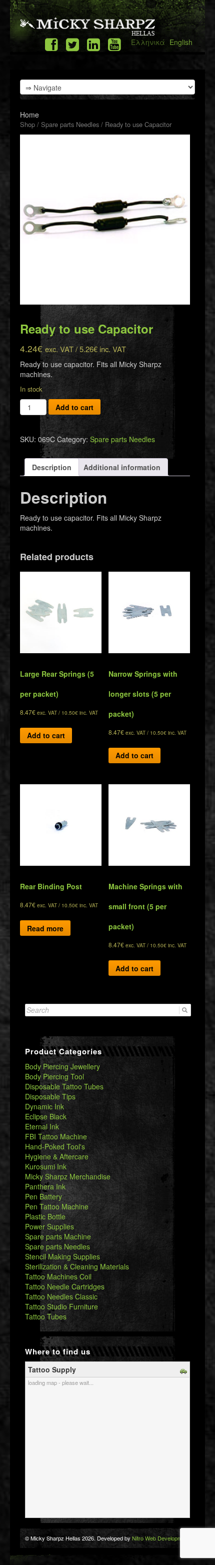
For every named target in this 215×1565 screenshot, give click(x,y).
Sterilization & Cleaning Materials (77, 1266)
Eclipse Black (45, 1116)
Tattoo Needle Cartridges (64, 1286)
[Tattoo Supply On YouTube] (114, 44)
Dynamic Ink (44, 1106)
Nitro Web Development (161, 1538)
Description (52, 467)
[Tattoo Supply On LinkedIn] (93, 44)
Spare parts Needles (70, 124)
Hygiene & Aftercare (56, 1156)
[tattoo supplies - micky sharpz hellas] (87, 26)
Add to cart (75, 407)
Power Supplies (49, 1226)
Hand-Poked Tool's (55, 1146)
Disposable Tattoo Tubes (64, 1086)
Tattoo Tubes (45, 1316)
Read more (45, 928)
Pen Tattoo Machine (56, 1206)
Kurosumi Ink (45, 1166)
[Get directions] (185, 1369)
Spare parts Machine (58, 1236)
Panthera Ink (45, 1186)
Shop (27, 124)
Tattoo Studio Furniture (61, 1306)
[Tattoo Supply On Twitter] (72, 44)
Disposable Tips (50, 1096)
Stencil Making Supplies (62, 1256)
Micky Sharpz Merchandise (67, 1176)
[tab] (51, 467)
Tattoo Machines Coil (58, 1276)
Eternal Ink (42, 1126)
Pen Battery (43, 1196)
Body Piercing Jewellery (62, 1066)
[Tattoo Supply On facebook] (51, 44)
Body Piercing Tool (54, 1076)
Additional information (122, 467)
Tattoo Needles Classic (61, 1296)
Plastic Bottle (45, 1216)
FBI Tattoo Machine (56, 1136)
